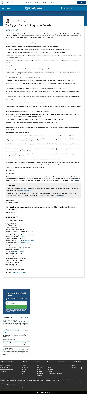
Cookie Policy (39, 371)
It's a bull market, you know (19, 272)
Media (45, 3)
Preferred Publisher (77, 361)
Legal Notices (50, 369)
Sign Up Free (81, 2)
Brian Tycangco (22, 21)
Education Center (61, 361)
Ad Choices (39, 369)
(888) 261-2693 (3, 371)
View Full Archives (25, 317)
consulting (18, 266)
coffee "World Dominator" (22, 242)
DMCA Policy (49, 367)
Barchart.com (9, 383)
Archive (9, 8)
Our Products (29, 3)
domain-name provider (21, 224)
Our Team (24, 369)
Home (2, 8)
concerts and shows (28, 240)
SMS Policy (49, 371)
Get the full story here (25, 190)
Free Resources (53, 3)
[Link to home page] (8, 2)
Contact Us (24, 373)
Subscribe (16, 307)
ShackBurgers (21, 246)
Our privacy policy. (11, 311)
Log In (72, 2)
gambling (22, 236)
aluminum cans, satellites (17, 251)
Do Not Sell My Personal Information (54, 373)
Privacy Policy (39, 367)
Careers (23, 371)
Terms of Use (39, 375)
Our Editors (38, 3)
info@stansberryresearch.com (6, 369)
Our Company (25, 367)
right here (76, 180)
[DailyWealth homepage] (35, 8)
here (57, 195)
